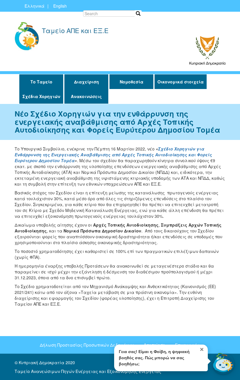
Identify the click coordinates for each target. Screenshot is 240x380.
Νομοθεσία (131, 82)
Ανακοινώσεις (86, 96)
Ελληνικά (34, 6)
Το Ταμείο (41, 82)
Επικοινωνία (174, 15)
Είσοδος (201, 15)
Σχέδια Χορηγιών (41, 96)
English (60, 6)
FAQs (151, 15)
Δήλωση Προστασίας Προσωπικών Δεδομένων (87, 345)
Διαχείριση (86, 82)
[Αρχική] (27, 36)
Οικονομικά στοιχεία (180, 82)
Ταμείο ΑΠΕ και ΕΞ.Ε (75, 31)
